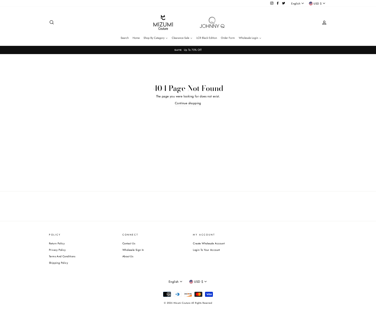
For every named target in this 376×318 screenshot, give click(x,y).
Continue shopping (188, 103)
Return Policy (57, 243)
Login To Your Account (206, 250)
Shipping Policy (58, 263)
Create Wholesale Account (209, 243)
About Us (127, 256)
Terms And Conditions (62, 256)
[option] (188, 50)
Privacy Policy (57, 250)
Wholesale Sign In (133, 250)
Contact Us (128, 243)
